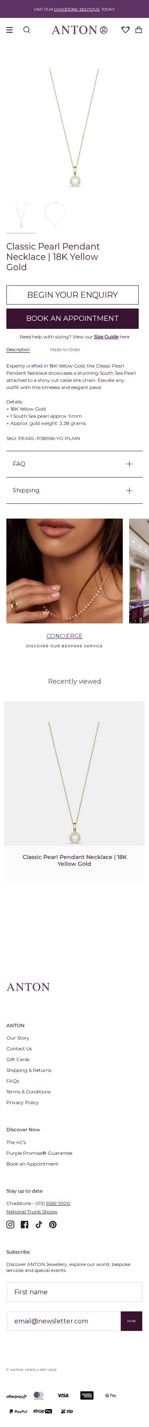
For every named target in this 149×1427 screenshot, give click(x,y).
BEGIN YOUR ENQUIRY (72, 295)
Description (18, 349)
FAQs (12, 1081)
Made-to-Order (65, 349)
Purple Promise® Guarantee (39, 1153)
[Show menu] (12, 30)
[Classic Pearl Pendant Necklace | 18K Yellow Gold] (74, 782)
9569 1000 (58, 1203)
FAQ (19, 464)
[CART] (139, 30)
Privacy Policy (22, 1102)
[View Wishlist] (126, 30)
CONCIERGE (64, 636)
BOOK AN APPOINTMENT (72, 318)
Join (131, 1321)
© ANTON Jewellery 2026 (31, 1370)
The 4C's (16, 1142)
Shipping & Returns (28, 1070)
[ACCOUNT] (104, 30)
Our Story (17, 1038)
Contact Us (19, 1049)
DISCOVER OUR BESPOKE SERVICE (64, 646)
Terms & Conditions (28, 1092)
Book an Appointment (32, 1164)
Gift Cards (17, 1059)
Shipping (26, 490)
